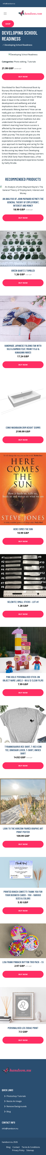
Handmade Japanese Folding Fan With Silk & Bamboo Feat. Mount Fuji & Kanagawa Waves (23, 349)
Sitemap (30, 1150)
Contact (16, 1147)
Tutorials (31, 61)
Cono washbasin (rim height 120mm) (23, 427)
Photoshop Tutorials (16, 1096)
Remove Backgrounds (17, 1106)
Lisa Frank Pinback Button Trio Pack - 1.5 (23, 962)
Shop (7, 24)
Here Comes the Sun (23, 529)
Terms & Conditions (31, 1147)
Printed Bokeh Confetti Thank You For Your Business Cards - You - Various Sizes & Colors (23, 895)
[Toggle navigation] (5, 13)
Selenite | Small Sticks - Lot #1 (23, 601)
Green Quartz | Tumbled (23, 270)
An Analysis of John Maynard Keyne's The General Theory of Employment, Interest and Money (23, 202)
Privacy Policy (18, 1150)
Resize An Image (14, 1101)
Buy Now (23, 76)
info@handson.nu (9, 4)
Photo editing (20, 61)
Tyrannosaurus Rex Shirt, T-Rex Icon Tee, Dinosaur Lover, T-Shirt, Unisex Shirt (23, 750)
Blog (9, 1111)
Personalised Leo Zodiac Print (23, 1027)
